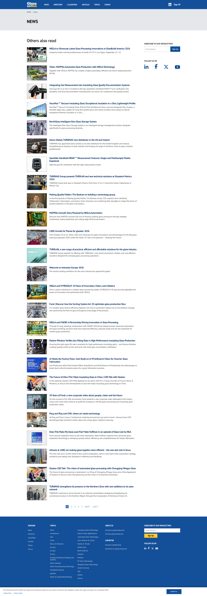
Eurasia (52, 547)
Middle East (82, 547)
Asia (51, 537)
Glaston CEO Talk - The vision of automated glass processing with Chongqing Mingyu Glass (92, 468)
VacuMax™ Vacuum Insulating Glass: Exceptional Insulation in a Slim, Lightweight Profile (92, 103)
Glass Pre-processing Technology (62, 566)
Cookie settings (18, 593)
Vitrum (80, 578)
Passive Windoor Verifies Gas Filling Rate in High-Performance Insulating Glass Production (92, 340)
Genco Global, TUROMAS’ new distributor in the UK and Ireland (79, 139)
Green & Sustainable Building (61, 577)
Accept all (174, 591)
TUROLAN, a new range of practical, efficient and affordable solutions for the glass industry (92, 249)
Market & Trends (84, 544)
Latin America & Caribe (86, 540)
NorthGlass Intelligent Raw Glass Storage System (73, 121)
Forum (107, 4)
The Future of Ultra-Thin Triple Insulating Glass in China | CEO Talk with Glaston (87, 377)
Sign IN (177, 4)
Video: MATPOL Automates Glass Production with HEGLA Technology (82, 66)
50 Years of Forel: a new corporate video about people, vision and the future (85, 395)
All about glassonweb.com (114, 530)
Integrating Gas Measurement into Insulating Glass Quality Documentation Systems (89, 85)
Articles (85, 4)
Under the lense (83, 568)
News (46, 4)
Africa (52, 530)
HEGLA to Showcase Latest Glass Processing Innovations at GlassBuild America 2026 (89, 48)
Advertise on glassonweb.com (116, 549)
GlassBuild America (57, 570)
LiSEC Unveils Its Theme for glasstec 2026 (69, 231)
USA (79, 571)
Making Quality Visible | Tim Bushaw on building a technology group (82, 194)
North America (83, 551)
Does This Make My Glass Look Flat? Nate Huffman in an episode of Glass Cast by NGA (90, 431)
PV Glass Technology (85, 561)
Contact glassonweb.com (114, 534)
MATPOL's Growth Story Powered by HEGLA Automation (75, 212)
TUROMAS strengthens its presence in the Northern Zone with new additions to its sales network (91, 488)
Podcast (80, 558)
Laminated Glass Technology (88, 537)
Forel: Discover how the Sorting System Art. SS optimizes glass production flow (87, 304)
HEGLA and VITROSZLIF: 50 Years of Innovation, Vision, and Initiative (82, 285)
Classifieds (72, 4)
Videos (80, 575)
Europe (52, 551)
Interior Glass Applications (87, 533)
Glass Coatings (55, 563)
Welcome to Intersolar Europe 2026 (66, 267)
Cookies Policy (7, 593)
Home (29, 12)
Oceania (80, 554)
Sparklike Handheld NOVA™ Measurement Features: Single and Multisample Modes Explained (89, 159)
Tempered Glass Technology (88, 564)
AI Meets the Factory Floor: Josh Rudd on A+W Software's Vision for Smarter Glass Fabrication (88, 360)
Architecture (54, 533)
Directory (58, 4)
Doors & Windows (56, 544)
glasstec (53, 573)
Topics (97, 4)
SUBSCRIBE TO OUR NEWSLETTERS (158, 43)
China (52, 540)
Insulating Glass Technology (88, 530)
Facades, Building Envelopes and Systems (62, 559)
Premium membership (113, 545)
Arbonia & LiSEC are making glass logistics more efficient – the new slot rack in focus (90, 450)
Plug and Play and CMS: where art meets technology (74, 413)
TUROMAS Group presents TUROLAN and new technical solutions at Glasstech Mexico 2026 (90, 178)
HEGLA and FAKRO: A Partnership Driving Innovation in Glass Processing (83, 322)
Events (52, 554)
